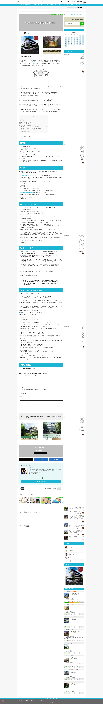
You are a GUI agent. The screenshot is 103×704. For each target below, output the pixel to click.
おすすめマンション (28, 4)
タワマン (76, 4)
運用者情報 (27, 700)
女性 (52, 4)
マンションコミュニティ (33, 473)
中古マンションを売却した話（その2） (28, 403)
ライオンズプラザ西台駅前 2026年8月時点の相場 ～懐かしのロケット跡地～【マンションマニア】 (76, 531)
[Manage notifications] (3, 701)
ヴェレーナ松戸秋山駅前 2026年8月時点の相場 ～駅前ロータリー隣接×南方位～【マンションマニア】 (76, 525)
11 (68, 39)
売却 (67, 4)
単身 (55, 4)
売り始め (21, 120)
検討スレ (72, 601)
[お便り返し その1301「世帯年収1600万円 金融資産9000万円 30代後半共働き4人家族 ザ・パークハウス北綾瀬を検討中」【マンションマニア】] (66, 510)
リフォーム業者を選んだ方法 (25, 175)
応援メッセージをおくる (41, 481)
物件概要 (21, 119)
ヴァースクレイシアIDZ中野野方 (70, 616)
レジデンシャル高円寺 (68, 655)
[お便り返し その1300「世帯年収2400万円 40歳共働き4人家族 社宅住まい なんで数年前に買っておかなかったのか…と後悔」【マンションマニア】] (72, 505)
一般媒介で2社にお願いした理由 (26, 125)
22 (80, 41)
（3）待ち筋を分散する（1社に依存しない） (31, 129)
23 (83, 41)
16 (83, 39)
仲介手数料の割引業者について (27, 192)
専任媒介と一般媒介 (24, 123)
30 (83, 43)
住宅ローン (48, 4)
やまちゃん (29, 33)
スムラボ (30, 474)
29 (80, 43)
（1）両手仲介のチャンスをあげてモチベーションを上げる (34, 126)
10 (65, 39)
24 (65, 43)
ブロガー (67, 1)
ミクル (52, 702)
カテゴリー (73, 1)
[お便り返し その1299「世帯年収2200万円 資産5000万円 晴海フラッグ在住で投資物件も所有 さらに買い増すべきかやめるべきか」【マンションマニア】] (66, 518)
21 (77, 41)
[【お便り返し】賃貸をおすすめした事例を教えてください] (73, 415)
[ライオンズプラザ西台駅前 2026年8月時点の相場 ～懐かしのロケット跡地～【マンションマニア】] (66, 533)
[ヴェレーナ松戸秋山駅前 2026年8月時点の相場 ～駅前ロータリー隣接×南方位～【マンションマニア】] (66, 526)
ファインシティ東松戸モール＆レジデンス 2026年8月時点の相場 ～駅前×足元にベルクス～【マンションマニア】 (82, 151)
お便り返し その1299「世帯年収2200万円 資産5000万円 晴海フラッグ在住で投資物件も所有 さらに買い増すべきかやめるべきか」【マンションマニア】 (76, 517)
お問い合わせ (33, 700)
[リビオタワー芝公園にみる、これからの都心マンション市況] (66, 539)
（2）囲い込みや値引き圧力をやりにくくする (31, 128)
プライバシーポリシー (40, 700)
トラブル (80, 4)
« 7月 (65, 47)
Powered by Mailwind (79, 25)
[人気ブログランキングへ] (69, 7)
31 (65, 45)
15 (80, 39)
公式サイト (67, 601)
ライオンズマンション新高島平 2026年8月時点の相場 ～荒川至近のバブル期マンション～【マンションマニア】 (82, 61)
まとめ (77, 601)
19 (71, 41)
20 (74, 41)
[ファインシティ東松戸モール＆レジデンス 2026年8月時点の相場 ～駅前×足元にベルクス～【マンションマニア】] (72, 233)
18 (68, 41)
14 (77, 39)
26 (71, 43)
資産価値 (42, 4)
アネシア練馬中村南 (68, 591)
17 (65, 41)
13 (74, 39)
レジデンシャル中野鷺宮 (69, 604)
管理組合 (71, 4)
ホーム (61, 1)
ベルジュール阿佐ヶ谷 (68, 629)
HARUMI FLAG (36, 4)
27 (74, 43)
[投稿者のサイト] (38, 478)
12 (71, 39)
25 (68, 43)
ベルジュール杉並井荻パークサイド (71, 669)
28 (77, 43)
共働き (59, 4)
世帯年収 (63, 4)
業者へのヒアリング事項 (25, 122)
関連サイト (79, 1)
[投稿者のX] (42, 478)
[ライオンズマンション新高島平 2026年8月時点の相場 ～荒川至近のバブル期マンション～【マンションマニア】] (72, 143)
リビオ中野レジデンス (68, 643)
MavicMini (34, 61)
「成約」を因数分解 (24, 131)
